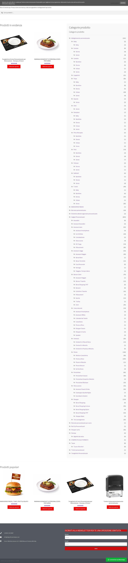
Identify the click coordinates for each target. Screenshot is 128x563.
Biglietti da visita (79, 436)
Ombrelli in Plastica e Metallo (85, 349)
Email (67, 541)
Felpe (75, 78)
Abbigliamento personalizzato (80, 38)
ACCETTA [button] (123, 2)
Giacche (76, 99)
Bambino (78, 62)
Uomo (77, 55)
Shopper (76, 399)
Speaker (78, 335)
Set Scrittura (79, 369)
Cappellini (77, 75)
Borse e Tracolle (80, 281)
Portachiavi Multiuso (82, 382)
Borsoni (78, 288)
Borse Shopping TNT (82, 284)
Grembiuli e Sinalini (81, 396)
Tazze (73, 443)
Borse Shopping (80, 403)
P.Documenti (79, 247)
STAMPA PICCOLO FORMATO (79, 440)
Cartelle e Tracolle (81, 291)
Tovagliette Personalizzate (79, 453)
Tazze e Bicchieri (79, 446)
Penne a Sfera (80, 325)
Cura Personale (80, 264)
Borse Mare (79, 257)
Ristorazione (77, 386)
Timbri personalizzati (77, 450)
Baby (77, 45)
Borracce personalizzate (78, 210)
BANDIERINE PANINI (77, 207)
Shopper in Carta (81, 332)
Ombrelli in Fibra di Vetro (83, 342)
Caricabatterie (80, 237)
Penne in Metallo (81, 362)
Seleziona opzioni (14, 66)
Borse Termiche (80, 261)
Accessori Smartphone (82, 230)
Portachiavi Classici (81, 376)
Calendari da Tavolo (81, 318)
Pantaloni (76, 112)
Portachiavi (77, 372)
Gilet (75, 106)
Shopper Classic (80, 328)
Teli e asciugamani (79, 419)
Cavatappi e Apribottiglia (83, 392)
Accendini (76, 220)
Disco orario (79, 241)
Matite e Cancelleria (82, 355)
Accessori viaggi (78, 251)
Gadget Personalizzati (78, 217)
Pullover (76, 163)
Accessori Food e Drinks (83, 389)
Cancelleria (79, 322)
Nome (67, 534)
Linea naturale (78, 308)
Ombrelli (76, 338)
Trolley (78, 301)
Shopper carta (75, 430)
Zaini (77, 305)
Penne (75, 352)
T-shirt (76, 186)
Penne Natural (80, 365)
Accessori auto (78, 227)
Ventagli (78, 268)
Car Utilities (79, 234)
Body (75, 41)
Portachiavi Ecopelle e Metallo (85, 379)
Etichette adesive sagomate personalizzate (84, 214)
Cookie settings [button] (114, 3)
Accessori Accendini (79, 224)
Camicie (76, 48)
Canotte (76, 58)
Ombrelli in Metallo (82, 345)
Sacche (78, 298)
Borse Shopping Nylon (82, 409)
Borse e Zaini (77, 274)
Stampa (73, 433)
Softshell (76, 173)
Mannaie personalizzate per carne (81, 423)
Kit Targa (78, 244)
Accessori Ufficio (80, 315)
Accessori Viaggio (81, 254)
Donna (78, 51)
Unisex (78, 68)
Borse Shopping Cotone (83, 406)
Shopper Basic (80, 416)
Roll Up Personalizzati (78, 426)
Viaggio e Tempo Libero (83, 271)
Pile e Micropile (78, 133)
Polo (75, 149)
